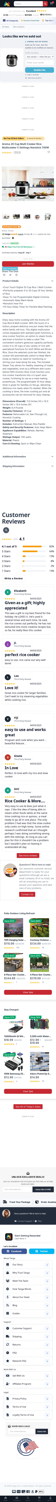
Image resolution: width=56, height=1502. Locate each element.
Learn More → (20, 1238)
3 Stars (6, 561)
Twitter (44, 1251)
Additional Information (14, 456)
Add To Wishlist (10, 268)
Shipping (17, 1336)
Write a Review (13, 578)
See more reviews (28, 855)
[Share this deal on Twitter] (11, 275)
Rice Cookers (18, 27)
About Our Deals (21, 1297)
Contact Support (25, 1221)
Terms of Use (19, 1406)
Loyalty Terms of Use (23, 1414)
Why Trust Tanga (21, 1272)
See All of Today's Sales (28, 1106)
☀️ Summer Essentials (30, 20)
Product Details (11, 280)
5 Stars (6, 551)
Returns (17, 1344)
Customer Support (22, 1328)
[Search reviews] (6, 530)
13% (51, 556)
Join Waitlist (28, 264)
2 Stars (6, 566)
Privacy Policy (19, 1398)
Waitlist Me (40, 70)
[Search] (45, 3)
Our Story (18, 1264)
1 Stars (6, 571)
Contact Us (27, 894)
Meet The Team (20, 1280)
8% (52, 561)
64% (51, 551)
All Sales (5, 27)
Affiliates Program (22, 1383)
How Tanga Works (22, 1289)
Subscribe (41, 1431)
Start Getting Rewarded (27, 1235)
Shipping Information (13, 466)
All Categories (12, 21)
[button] (13, 238)
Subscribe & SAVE (43, 1189)
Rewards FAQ (19, 1360)
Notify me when (31, 53)
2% (52, 566)
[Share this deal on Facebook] (4, 275)
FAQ (39, 1221)
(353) (17, 152)
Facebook (16, 1251)
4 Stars (6, 556)
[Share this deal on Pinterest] (17, 275)
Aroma (10, 231)
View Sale (28, 992)
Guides (16, 1313)
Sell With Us (19, 1375)
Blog (15, 1305)
